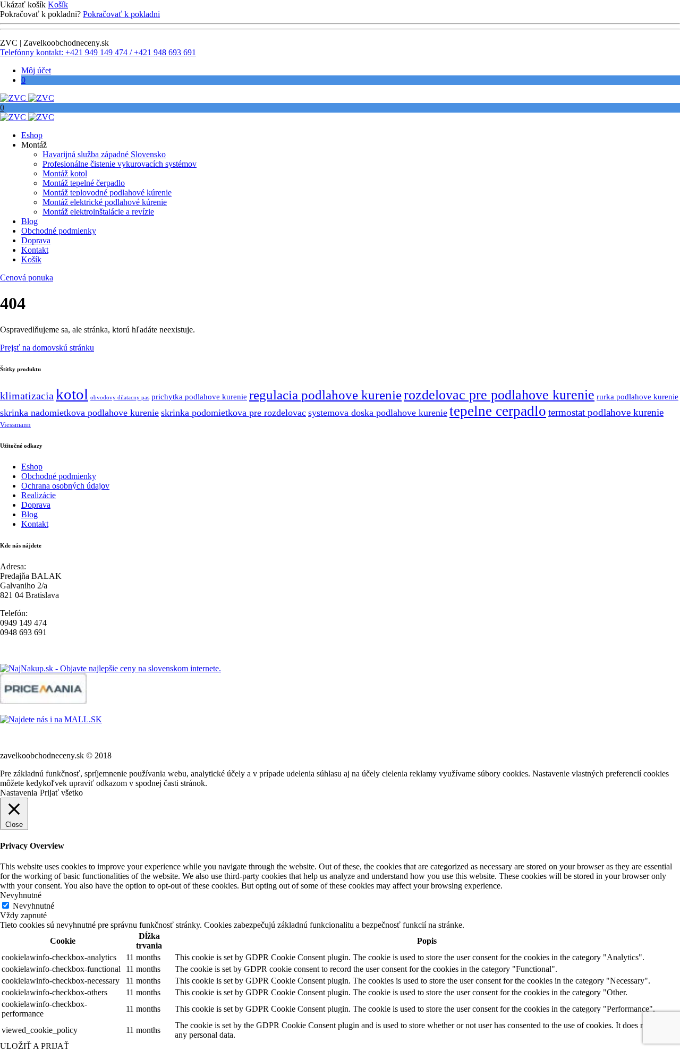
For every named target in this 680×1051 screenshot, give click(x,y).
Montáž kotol (64, 173)
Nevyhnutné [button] (20, 895)
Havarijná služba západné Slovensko (104, 154)
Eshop (31, 135)
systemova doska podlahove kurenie (377, 412)
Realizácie (38, 495)
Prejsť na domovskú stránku (47, 347)
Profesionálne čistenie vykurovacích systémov (119, 163)
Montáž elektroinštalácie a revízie (98, 211)
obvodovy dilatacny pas (119, 397)
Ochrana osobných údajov (65, 485)
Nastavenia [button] (18, 792)
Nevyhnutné (33, 905)
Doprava (35, 240)
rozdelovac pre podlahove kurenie (499, 395)
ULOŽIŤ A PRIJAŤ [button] (34, 1045)
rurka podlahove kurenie (637, 396)
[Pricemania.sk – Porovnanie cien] (43, 701)
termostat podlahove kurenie (606, 412)
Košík (58, 4)
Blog (29, 221)
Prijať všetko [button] (61, 792)
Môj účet (36, 70)
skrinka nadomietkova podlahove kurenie (79, 412)
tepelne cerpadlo (497, 411)
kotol (72, 394)
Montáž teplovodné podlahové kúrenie (107, 192)
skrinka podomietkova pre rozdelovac (233, 412)
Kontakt (34, 249)
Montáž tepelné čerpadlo (83, 182)
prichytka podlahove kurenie (199, 396)
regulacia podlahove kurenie (325, 394)
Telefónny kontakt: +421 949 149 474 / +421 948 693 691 (98, 52)
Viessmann (15, 425)
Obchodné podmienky (58, 230)
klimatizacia (27, 395)
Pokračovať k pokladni (121, 14)
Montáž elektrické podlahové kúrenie (104, 202)
